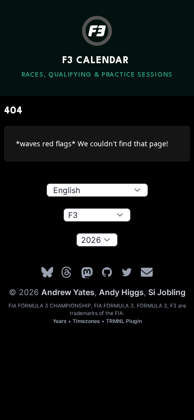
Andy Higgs (121, 292)
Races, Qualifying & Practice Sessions (97, 75)
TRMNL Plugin (124, 321)
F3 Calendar (95, 60)
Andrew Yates (68, 292)
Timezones (86, 321)
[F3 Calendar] (97, 31)
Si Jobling (167, 292)
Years (60, 321)
